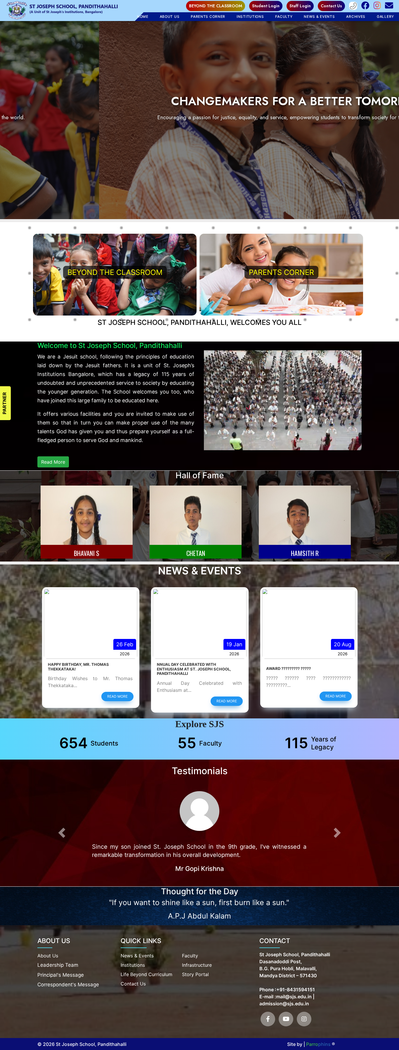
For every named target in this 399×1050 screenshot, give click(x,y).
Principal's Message (60, 974)
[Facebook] (268, 1018)
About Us (170, 16)
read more (117, 696)
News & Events (319, 16)
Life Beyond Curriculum (146, 974)
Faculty (190, 955)
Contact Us (331, 6)
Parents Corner (208, 16)
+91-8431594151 (295, 989)
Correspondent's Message (68, 984)
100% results (171, 668)
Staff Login (300, 6)
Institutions (250, 16)
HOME (142, 16)
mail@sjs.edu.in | (295, 996)
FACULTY (283, 16)
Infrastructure (197, 964)
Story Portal (195, 974)
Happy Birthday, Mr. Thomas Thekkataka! (296, 666)
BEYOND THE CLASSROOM (215, 6)
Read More (53, 462)
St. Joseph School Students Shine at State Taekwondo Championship (88, 666)
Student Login (266, 6)
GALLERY (385, 16)
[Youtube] (286, 1018)
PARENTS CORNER (281, 272)
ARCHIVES (355, 16)
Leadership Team (57, 964)
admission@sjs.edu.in (284, 1003)
